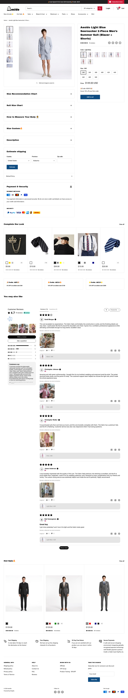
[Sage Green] (90, 62)
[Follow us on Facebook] (55, 692)
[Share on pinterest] (119, 351)
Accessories (82, 14)
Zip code (60, 156)
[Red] (83, 62)
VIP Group (63, 669)
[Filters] (106, 309)
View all (122, 224)
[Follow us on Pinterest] (62, 692)
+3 (118, 262)
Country (9, 156)
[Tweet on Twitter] (116, 42)
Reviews (34, 674)
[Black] (90, 55)
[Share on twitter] (115, 351)
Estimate (12, 167)
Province (34, 156)
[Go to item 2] (23, 328)
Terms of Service (9, 674)
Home (5, 20)
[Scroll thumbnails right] (33, 328)
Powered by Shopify (9, 691)
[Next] (124, 250)
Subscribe (94, 679)
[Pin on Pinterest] (113, 42)
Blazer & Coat (40, 14)
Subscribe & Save (117, 2)
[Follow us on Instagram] (59, 692)
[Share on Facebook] (109, 42)
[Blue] (97, 55)
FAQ (33, 671)
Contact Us (35, 669)
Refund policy (8, 669)
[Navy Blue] (111, 55)
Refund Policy (10, 176)
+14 (46, 262)
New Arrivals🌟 (8, 14)
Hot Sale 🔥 (20, 14)
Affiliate (62, 666)
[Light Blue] (83, 55)
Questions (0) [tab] (53, 309)
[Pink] (118, 55)
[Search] (100, 8)
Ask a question (22, 341)
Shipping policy (8, 666)
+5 (21, 262)
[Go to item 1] (13, 328)
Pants (64, 14)
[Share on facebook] (111, 350)
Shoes (73, 14)
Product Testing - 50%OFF (68, 671)
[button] (22, 346)
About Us (35, 666)
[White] (104, 55)
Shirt (92, 14)
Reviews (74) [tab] (44, 309)
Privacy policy (8, 671)
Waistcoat (53, 14)
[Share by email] (120, 42)
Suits (29, 14)
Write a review (21, 337)
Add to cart (90, 97)
